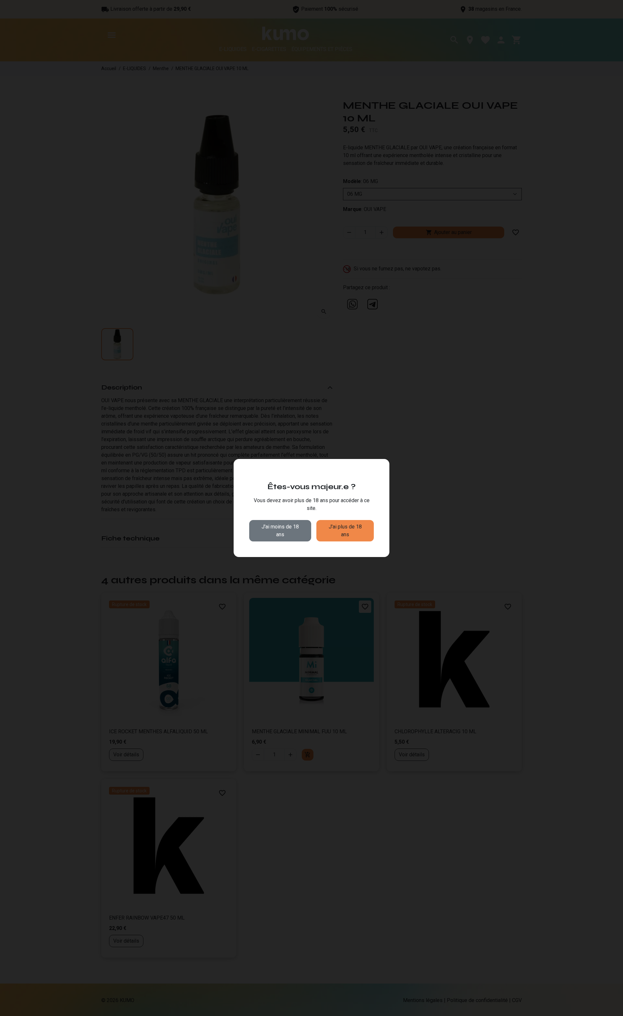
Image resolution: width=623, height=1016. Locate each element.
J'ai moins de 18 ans (280, 531)
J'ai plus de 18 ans (345, 531)
